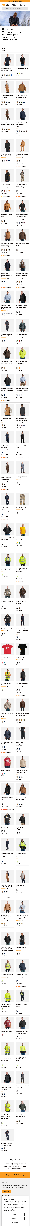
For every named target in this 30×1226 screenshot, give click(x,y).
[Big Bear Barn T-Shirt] (7, 1023)
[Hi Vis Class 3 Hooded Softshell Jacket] (7, 559)
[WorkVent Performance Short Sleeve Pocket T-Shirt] (22, 206)
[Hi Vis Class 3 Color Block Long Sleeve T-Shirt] (22, 1048)
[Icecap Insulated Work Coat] (7, 789)
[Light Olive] (9, 75)
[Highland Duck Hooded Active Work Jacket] (22, 297)
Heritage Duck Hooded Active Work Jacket (21, 96)
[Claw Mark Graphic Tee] (7, 620)
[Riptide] (4, 662)
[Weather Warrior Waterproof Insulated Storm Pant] (22, 733)
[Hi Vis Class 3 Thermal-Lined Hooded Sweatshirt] (22, 559)
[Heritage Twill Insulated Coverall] (7, 499)
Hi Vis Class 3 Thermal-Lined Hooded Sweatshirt (22, 569)
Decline (14, 1218)
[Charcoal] (24, 131)
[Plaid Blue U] (4, 313)
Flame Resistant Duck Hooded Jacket (21, 798)
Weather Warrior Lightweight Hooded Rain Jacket (6, 1087)
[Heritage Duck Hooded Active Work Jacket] (22, 87)
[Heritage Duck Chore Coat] (7, 206)
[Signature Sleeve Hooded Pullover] (7, 175)
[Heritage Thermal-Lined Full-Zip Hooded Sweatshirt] (22, 114)
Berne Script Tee (5, 657)
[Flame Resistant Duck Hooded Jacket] (22, 789)
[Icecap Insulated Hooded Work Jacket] (7, 529)
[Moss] (24, 720)
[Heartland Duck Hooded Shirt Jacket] (7, 733)
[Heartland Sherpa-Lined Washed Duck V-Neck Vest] (22, 265)
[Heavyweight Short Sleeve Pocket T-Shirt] (7, 60)
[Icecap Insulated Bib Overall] (22, 437)
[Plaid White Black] (11, 313)
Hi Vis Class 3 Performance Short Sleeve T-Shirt (6, 1058)
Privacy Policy (13, 1210)
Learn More (6, 1191)
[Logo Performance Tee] (22, 60)
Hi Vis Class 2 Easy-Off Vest (7, 975)
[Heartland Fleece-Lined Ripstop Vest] (22, 674)
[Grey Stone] (19, 954)
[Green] (22, 102)
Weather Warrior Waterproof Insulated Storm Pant (21, 743)
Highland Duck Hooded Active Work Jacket (21, 306)
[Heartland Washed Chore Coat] (22, 235)
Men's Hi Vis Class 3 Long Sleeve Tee (6, 1005)
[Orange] (9, 191)
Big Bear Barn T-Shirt (6, 1031)
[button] (24, 4)
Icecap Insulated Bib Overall (21, 446)
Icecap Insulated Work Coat (7, 798)
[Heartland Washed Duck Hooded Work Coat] (22, 1106)
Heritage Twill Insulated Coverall (7, 508)
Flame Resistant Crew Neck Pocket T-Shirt (22, 771)
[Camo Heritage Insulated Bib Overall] (22, 175)
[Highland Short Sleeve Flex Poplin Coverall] (7, 1135)
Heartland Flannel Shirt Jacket (22, 335)
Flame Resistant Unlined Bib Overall (22, 1086)
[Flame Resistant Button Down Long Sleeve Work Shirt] (7, 705)
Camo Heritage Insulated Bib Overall (22, 185)
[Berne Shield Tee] (7, 762)
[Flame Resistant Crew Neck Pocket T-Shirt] (22, 762)
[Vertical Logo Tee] (22, 649)
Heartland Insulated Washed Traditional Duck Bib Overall (6, 477)
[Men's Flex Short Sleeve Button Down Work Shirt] (22, 380)
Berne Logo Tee (5, 827)
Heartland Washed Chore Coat (22, 244)
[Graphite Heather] (17, 133)
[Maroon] (7, 160)
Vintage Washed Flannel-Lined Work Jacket (22, 1032)
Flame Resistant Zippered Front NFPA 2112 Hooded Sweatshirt (7, 948)
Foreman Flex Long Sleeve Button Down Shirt (6, 307)
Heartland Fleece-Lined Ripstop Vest (22, 684)
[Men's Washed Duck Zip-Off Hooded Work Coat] (7, 353)
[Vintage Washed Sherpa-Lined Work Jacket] (7, 906)
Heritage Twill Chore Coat (21, 975)
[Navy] (7, 102)
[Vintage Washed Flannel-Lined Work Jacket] (22, 1023)
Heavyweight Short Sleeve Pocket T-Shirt (6, 69)
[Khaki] (22, 923)
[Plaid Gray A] (9, 313)
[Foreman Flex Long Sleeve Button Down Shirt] (7, 297)
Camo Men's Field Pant (22, 508)
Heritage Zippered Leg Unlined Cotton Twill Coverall (7, 854)
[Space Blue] (19, 223)
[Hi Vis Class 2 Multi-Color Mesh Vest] (7, 674)
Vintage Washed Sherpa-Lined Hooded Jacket (22, 714)
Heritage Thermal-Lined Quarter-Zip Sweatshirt (7, 389)
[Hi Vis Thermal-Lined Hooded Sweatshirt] (22, 353)
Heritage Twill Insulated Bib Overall (7, 446)
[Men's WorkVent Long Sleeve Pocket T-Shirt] (22, 410)
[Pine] (19, 543)
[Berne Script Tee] (7, 649)
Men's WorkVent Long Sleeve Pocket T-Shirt (21, 419)
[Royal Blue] (11, 75)
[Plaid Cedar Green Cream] (7, 313)
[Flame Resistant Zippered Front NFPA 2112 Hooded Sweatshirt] (7, 938)
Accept (14, 1214)
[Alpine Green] (19, 131)
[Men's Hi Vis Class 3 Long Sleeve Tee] (7, 996)
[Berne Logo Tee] (7, 819)
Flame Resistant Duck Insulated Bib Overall (6, 886)
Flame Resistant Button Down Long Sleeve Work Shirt (7, 715)
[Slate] (22, 73)
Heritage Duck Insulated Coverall (22, 155)
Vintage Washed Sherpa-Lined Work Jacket (6, 917)
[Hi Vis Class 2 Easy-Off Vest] (7, 965)
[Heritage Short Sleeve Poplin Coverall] (7, 325)
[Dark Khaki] (4, 368)
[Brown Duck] (9, 129)
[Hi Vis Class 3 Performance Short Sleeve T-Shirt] (7, 1048)
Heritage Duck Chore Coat (6, 215)
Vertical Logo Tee (20, 657)
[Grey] (4, 160)
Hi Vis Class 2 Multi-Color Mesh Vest (6, 684)
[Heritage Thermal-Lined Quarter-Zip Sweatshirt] (7, 380)
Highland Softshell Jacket (21, 828)
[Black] (2, 75)
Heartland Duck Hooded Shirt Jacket (7, 743)
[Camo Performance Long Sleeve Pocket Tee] (7, 591)
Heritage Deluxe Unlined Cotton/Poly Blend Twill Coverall (22, 630)
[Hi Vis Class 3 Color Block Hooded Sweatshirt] (22, 844)
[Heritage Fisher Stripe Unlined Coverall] (22, 467)
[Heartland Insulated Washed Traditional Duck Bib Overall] (7, 467)
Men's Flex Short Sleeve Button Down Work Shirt (22, 389)
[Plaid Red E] (19, 341)
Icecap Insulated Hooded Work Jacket (7, 538)
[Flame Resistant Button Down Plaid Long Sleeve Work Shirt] (22, 906)
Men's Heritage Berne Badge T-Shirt (21, 538)
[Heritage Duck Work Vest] (7, 410)
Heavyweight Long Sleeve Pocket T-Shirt (6, 155)
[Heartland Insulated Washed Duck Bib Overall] (7, 114)
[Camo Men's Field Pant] (22, 499)
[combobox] (15, 8)
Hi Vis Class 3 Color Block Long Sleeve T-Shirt (21, 1058)
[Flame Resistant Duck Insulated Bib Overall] (7, 876)
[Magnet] (19, 833)
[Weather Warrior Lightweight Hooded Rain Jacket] (7, 1077)
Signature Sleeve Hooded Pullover (5, 185)
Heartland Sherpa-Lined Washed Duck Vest (7, 244)
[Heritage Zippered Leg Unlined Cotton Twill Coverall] (7, 844)
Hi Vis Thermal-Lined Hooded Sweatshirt (21, 362)
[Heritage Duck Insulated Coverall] (22, 145)
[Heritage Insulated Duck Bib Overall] (7, 87)
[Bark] (4, 102)
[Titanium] (19, 312)
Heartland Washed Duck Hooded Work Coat (22, 1115)
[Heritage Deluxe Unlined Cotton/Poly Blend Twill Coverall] (22, 620)
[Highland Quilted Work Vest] (22, 938)
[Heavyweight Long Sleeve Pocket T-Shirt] (7, 145)
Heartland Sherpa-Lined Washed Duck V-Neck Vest (22, 275)
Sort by (3, 48)
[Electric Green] (19, 73)
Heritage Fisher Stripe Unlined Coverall (22, 476)
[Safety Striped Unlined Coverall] (22, 996)
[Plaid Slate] (22, 341)
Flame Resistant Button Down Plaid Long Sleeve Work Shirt (22, 917)
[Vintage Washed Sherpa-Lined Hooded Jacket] (22, 705)
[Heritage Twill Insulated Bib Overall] (7, 437)
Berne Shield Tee (5, 770)
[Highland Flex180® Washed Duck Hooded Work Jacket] (22, 591)
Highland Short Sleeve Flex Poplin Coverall (6, 1144)
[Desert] (4, 75)
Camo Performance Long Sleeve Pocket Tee (7, 600)
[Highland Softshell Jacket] (22, 819)
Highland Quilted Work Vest (21, 948)
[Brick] (4, 191)
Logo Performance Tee (22, 68)
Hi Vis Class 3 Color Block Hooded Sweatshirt (21, 855)
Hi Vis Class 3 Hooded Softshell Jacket (6, 568)
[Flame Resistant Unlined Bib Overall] (22, 1077)
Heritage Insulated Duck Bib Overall (7, 96)
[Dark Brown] (26, 131)
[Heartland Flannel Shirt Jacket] (22, 325)
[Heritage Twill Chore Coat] (22, 965)
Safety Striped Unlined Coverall (22, 1005)
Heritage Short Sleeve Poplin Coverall (6, 335)
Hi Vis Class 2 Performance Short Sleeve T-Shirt (6, 1116)
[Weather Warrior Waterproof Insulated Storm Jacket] (7, 265)
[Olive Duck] (4, 129)
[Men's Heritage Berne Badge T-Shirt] (22, 529)
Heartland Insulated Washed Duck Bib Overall (7, 123)
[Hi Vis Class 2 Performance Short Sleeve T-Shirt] (7, 1106)
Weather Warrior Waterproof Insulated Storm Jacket (6, 275)
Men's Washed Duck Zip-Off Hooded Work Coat (7, 362)
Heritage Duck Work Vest (6, 419)
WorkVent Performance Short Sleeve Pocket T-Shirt (22, 216)
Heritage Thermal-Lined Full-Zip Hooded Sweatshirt (22, 124)
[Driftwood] (22, 720)
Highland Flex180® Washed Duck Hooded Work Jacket (21, 601)
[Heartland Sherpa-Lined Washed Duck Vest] (7, 235)
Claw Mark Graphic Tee (7, 628)
